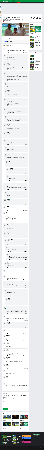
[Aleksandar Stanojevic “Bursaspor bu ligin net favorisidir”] (24, 424)
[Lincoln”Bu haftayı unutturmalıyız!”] (24, 417)
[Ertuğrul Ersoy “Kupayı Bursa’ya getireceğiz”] (32, 43)
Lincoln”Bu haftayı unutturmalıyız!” (24, 2)
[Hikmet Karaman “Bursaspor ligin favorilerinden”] (32, 59)
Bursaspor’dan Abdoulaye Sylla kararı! (9, 436)
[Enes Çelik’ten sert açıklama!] (15, 417)
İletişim (41, 447)
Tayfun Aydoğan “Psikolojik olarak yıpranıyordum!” (37, 40)
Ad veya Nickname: (5, 397)
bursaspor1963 (10, 239)
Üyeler (34, 2)
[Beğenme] (8, 80)
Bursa (7, 329)
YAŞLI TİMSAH (9, 307)
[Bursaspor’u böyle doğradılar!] (15, 424)
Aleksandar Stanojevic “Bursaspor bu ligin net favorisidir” (23, 428)
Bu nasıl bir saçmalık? (5, 419)
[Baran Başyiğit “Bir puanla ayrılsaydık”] (7, 424)
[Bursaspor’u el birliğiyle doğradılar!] (32, 62)
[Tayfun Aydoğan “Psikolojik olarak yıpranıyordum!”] (32, 40)
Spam (24, 52)
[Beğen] (7, 121)
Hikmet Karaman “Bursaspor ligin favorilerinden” (37, 59)
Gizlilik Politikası (30, 447)
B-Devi (8, 199)
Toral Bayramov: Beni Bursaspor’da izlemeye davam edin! (37, 46)
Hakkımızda (39, 447)
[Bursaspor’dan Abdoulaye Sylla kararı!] (32, 56)
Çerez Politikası (33, 447)
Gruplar (36, 2)
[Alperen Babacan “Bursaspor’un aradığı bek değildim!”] (32, 37)
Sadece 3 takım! (36, 67)
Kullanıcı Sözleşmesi (25, 447)
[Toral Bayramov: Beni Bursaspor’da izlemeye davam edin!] (32, 46)
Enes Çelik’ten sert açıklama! (15, 419)
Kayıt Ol (41, 2)
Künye (36, 447)
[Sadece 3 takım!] (32, 68)
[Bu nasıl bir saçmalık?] (7, 417)
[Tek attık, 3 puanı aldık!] (14, 439)
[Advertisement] (22, 9)
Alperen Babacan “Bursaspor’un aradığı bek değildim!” (38, 37)
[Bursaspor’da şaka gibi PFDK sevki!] (32, 65)
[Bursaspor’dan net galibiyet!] (14, 442)
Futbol (6, 15)
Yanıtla (27, 52)
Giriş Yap (38, 2)
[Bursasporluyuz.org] (5, 1)
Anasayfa (4, 15)
